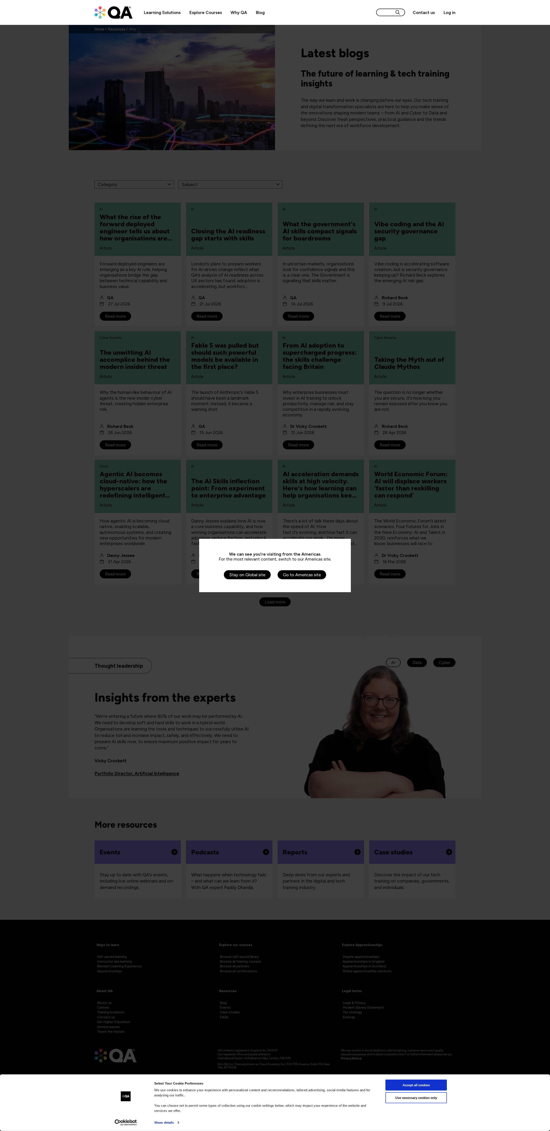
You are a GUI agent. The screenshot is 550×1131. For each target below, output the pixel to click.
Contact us (424, 12)
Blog (260, 12)
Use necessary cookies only (416, 1097)
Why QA (239, 12)
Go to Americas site (302, 574)
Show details (164, 1122)
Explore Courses (205, 12)
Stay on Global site (247, 574)
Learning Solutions (162, 12)
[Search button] (397, 12)
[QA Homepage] (114, 12)
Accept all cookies (416, 1085)
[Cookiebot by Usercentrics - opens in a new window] (126, 1122)
